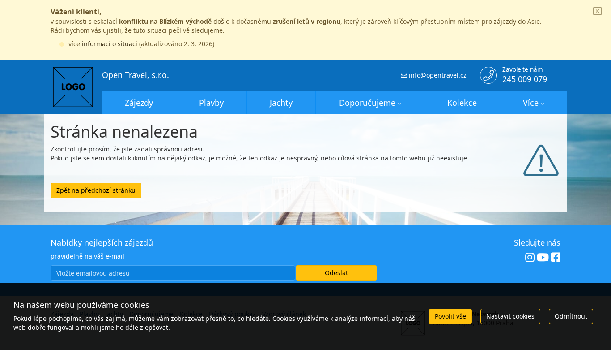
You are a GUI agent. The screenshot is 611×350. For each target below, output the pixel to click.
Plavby (211, 102)
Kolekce (462, 102)
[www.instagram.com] (530, 257)
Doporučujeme (367, 102)
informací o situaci (109, 43)
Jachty (281, 102)
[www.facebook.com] (555, 257)
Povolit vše (450, 316)
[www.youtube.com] (543, 257)
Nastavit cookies (510, 316)
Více (531, 102)
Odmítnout (571, 316)
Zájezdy (139, 102)
